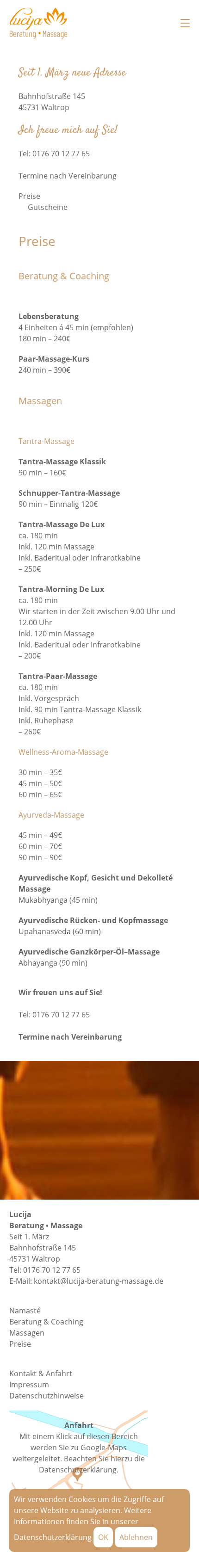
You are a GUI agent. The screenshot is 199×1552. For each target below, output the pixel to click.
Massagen (26, 1333)
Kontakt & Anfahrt (40, 1373)
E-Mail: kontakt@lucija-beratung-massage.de (86, 1281)
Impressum (29, 1385)
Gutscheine (48, 207)
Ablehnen (136, 1537)
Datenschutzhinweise (46, 1396)
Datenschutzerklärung (53, 1537)
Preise (29, 196)
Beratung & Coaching (46, 1322)
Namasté (25, 1311)
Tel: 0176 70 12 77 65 (54, 1015)
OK (103, 1537)
